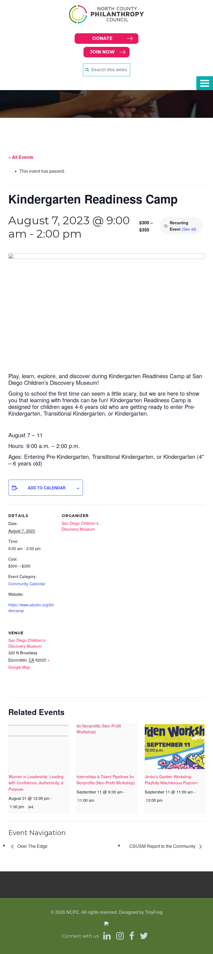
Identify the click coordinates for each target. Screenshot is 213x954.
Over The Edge (31, 846)
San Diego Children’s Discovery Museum (80, 526)
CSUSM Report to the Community (163, 846)
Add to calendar (46, 487)
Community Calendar (26, 583)
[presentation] (38, 746)
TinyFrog (154, 912)
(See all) (189, 229)
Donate (102, 38)
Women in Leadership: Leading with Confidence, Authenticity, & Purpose (36, 783)
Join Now (102, 52)
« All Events (20, 157)
